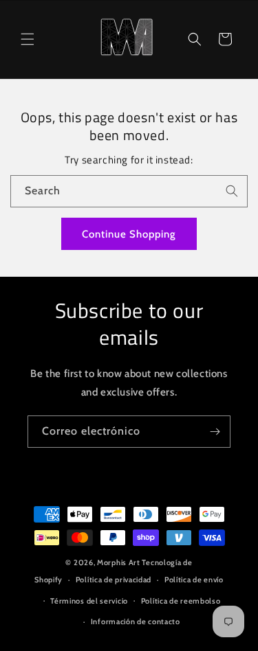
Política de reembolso (181, 601)
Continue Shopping (129, 234)
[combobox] (129, 191)
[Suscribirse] (215, 431)
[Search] (232, 191)
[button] (27, 39)
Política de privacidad (113, 579)
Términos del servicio (89, 601)
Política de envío (194, 579)
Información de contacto (135, 621)
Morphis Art (118, 562)
